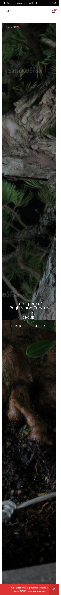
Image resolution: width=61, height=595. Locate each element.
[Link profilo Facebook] (4, 3)
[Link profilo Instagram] (8, 3)
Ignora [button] (54, 589)
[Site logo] (30, 10)
